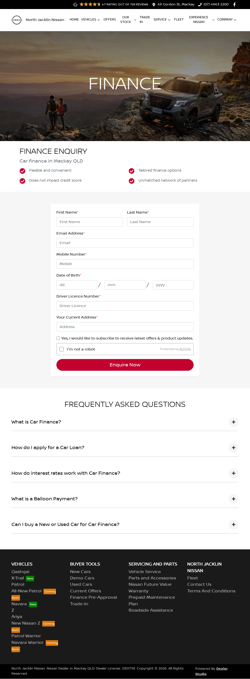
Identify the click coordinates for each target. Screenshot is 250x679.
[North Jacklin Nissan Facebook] (235, 4)
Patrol (17, 584)
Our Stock (125, 19)
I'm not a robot (81, 349)
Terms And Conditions (211, 591)
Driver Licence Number (78, 296)
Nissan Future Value (150, 584)
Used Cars (81, 584)
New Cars (80, 572)
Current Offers (85, 591)
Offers (110, 19)
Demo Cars (82, 578)
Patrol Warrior (26, 636)
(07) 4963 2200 (216, 4)
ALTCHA (185, 349)
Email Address (70, 233)
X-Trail (17, 578)
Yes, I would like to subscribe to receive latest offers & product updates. (127, 338)
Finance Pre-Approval (93, 597)
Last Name (138, 212)
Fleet (179, 19)
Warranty (138, 591)
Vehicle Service (145, 572)
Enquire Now (125, 365)
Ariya (16, 616)
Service (160, 19)
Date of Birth (68, 275)
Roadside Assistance (151, 610)
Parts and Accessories (152, 578)
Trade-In (79, 604)
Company (225, 19)
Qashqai (20, 572)
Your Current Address (77, 317)
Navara (19, 604)
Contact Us (199, 584)
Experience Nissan (198, 19)
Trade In (145, 19)
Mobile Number (71, 254)
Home (74, 19)
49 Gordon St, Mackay (175, 4)
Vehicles (88, 19)
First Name (67, 212)
